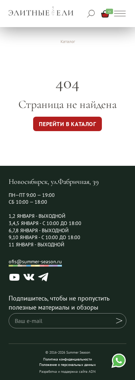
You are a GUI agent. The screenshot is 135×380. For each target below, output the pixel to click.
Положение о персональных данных (67, 364)
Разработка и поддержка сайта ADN (67, 371)
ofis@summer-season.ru (35, 261)
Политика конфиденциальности (67, 359)
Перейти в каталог (67, 124)
